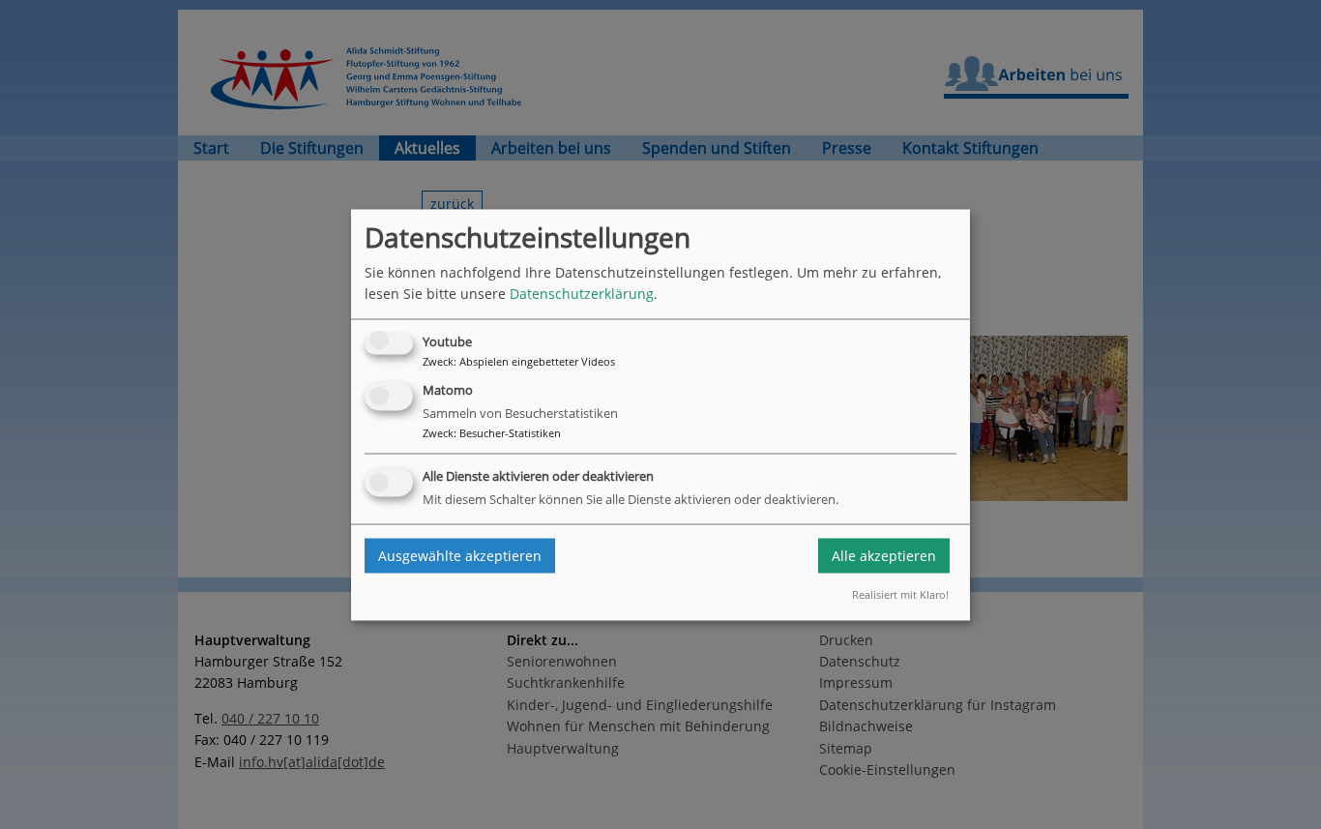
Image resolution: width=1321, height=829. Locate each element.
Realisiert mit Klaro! (900, 595)
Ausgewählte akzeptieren (460, 556)
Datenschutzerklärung (582, 293)
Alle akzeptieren (884, 556)
